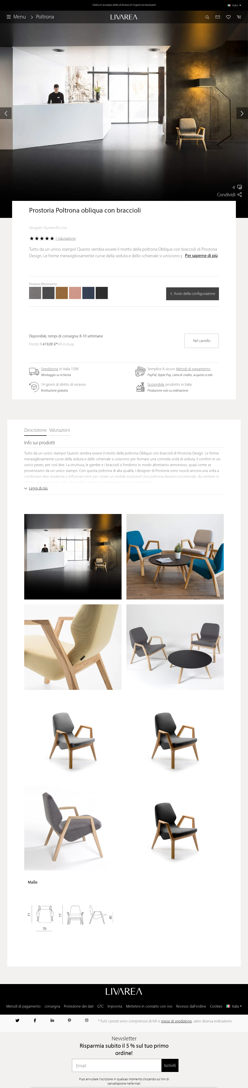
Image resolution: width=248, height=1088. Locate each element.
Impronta (115, 1007)
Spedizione (49, 369)
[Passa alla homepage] (124, 17)
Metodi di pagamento (193, 369)
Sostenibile (155, 385)
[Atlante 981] (102, 293)
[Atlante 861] (88, 293)
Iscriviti (170, 1065)
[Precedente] (6, 113)
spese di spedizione (176, 1021)
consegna (52, 1007)
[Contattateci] (217, 17)
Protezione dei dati (78, 1007)
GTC (100, 1007)
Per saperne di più (201, 256)
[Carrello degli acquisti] (238, 17)
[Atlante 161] (48, 293)
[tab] (35, 431)
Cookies (216, 1007)
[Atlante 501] (75, 293)
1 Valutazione (65, 239)
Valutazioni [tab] (59, 430)
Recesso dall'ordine (191, 1007)
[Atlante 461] (62, 293)
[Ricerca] (208, 17)
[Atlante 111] (35, 293)
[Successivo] (242, 113)
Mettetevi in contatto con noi (149, 1007)
